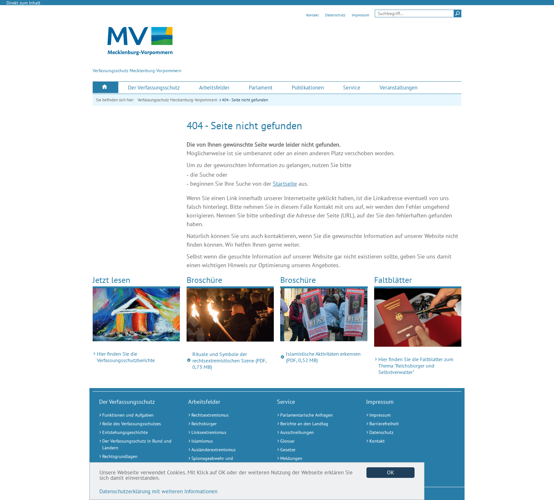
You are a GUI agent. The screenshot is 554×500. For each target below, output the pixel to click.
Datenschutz (335, 15)
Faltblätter (393, 280)
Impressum (360, 15)
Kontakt (312, 15)
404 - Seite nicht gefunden (245, 100)
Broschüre (204, 280)
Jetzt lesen (111, 280)
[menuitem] (105, 87)
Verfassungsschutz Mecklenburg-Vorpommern (177, 100)
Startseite (285, 183)
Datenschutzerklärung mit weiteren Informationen (158, 491)
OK (390, 472)
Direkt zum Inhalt (23, 3)
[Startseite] (105, 87)
